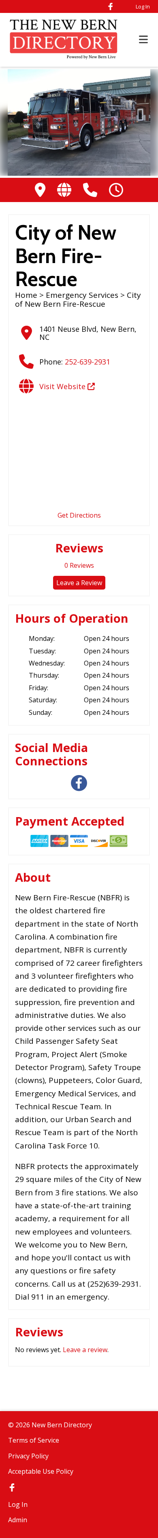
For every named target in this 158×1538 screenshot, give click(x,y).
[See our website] (64, 189)
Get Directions (79, 515)
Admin (17, 1519)
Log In (143, 6)
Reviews (79, 565)
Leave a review (85, 1349)
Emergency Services (82, 295)
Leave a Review (79, 582)
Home (26, 295)
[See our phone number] (90, 189)
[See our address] (40, 189)
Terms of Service (33, 1440)
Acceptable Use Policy (40, 1471)
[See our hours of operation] (116, 189)
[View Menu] (143, 40)
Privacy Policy (28, 1456)
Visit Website (63, 386)
